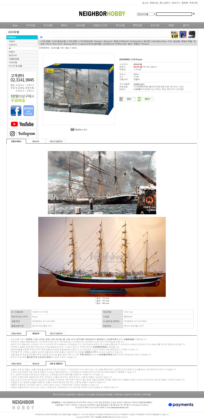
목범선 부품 (186, 41)
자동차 (12, 41)
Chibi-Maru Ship (158, 41)
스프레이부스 (112, 339)
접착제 (29, 339)
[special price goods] (119, 28)
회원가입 (154, 3)
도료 (68, 339)
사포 (53, 339)
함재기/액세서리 (121, 41)
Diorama (145, 44)
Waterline (98, 41)
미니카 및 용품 (15, 66)
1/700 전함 (72, 41)
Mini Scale (57, 44)
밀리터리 (13, 55)
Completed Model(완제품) (90, 44)
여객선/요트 (120, 44)
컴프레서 (101, 339)
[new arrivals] (15, 28)
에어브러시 (90, 339)
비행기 (12, 52)
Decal (48, 44)
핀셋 (48, 339)
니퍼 (35, 339)
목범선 (137, 44)
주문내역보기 (86, 354)
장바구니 (176, 3)
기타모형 (13, 62)
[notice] (154, 28)
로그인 (145, 3)
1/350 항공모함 (59, 41)
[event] (171, 28)
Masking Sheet (70, 44)
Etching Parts (136, 41)
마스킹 (59, 339)
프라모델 (55, 48)
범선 (130, 44)
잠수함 (147, 41)
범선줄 (176, 41)
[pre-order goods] (136, 28)
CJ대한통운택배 (99, 347)
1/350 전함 (45, 41)
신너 (73, 339)
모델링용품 (14, 59)
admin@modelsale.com (119, 407)
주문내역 (193, 3)
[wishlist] (146, 100)
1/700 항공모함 (85, 41)
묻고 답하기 (165, 3)
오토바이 (13, 45)
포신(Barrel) (108, 44)
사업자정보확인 (145, 402)
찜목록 (185, 3)
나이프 (41, 339)
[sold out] (127, 100)
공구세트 (80, 339)
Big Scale (108, 41)
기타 (170, 41)
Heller (74, 48)
